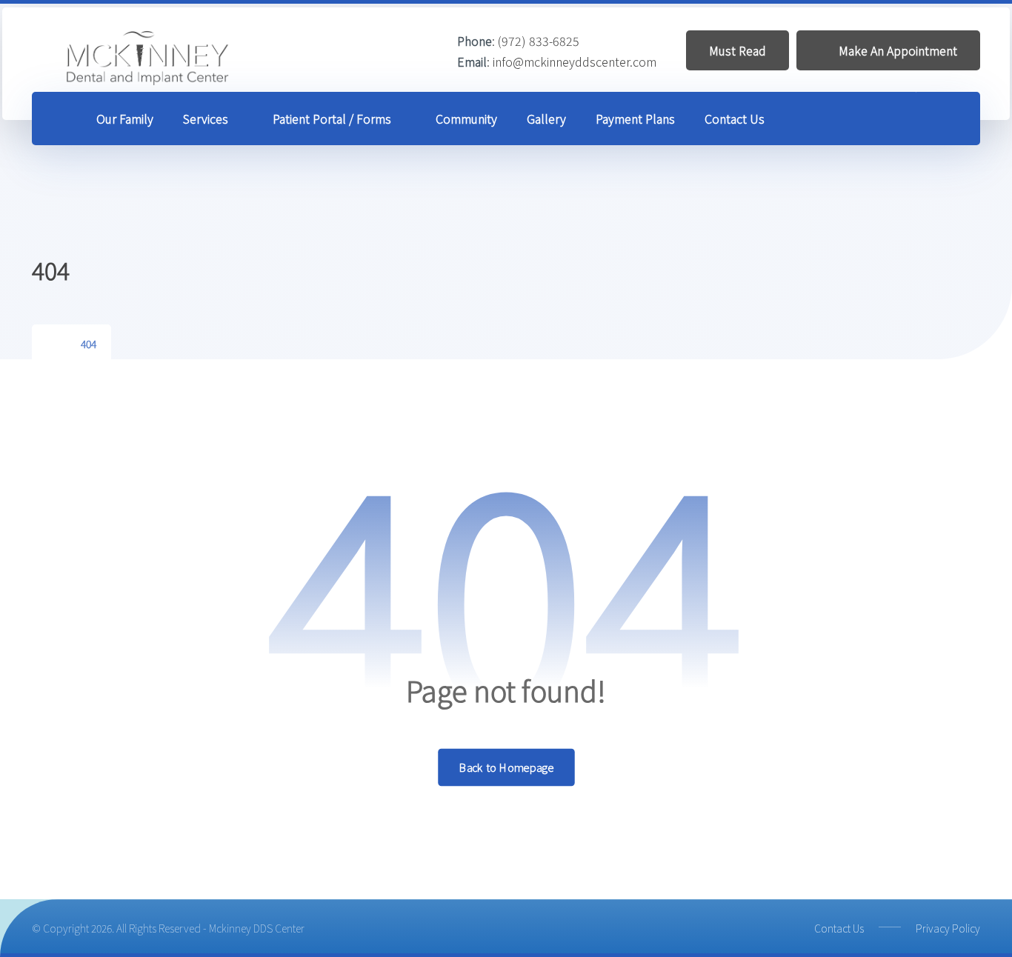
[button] (948, 119)
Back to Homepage (506, 767)
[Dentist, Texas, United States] (149, 58)
